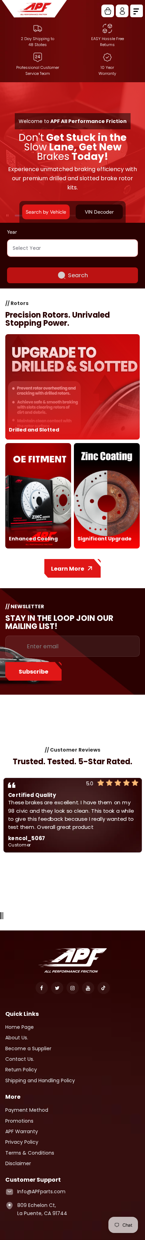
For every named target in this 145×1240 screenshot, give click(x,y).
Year (12, 232)
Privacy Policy (21, 1141)
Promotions (19, 1120)
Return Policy (21, 1069)
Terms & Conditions (29, 1152)
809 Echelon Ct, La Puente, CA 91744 (42, 1209)
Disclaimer (18, 1163)
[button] (0, 916)
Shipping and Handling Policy (40, 1080)
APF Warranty (21, 1131)
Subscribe (33, 672)
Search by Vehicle (46, 212)
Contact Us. (19, 1059)
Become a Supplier (28, 1048)
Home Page (19, 1027)
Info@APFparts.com (41, 1191)
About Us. (16, 1037)
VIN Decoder (99, 212)
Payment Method (26, 1110)
